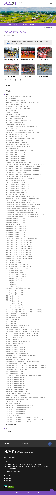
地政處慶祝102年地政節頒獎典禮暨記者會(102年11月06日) (20, 359)
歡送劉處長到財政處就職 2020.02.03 (14, 224)
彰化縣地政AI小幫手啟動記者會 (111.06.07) (16, 172)
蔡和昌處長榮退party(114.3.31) (13, 114)
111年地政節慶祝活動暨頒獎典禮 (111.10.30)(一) (17, 156)
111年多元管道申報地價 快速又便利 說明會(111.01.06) (19, 180)
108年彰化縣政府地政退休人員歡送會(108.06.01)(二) (18, 266)
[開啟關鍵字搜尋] (5, 493)
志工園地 (9, 431)
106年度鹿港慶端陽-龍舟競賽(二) (14, 302)
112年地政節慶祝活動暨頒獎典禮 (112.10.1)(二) (17, 136)
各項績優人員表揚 (11, 424)
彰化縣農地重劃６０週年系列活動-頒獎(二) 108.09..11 (19, 242)
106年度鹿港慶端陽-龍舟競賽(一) (14, 304)
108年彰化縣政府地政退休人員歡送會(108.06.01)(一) (18, 264)
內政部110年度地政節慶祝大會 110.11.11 (15, 182)
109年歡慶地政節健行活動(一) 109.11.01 (15, 218)
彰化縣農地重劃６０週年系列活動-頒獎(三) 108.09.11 (18, 244)
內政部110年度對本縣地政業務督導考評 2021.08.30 (18, 200)
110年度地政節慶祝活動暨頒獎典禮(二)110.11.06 (17, 186)
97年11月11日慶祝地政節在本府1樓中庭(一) (16, 409)
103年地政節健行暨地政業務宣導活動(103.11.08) (17, 325)
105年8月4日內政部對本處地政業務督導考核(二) (17, 314)
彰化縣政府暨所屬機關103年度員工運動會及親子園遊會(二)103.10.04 (22, 331)
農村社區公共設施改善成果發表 (13, 401)
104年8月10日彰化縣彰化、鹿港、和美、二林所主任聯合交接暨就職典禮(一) (24, 312)
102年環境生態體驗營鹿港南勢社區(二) (15, 349)
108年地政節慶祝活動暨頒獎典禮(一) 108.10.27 (17, 226)
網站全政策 (8, 480)
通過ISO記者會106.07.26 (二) (13, 298)
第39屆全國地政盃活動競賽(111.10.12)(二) (16, 154)
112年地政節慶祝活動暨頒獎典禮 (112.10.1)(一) (17, 134)
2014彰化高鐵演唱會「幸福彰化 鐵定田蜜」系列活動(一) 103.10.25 (22, 333)
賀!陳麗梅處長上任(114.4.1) (12, 112)
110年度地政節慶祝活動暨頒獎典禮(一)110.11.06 (17, 188)
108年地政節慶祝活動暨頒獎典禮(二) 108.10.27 (17, 228)
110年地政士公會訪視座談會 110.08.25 (15, 194)
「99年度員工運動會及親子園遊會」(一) (15, 377)
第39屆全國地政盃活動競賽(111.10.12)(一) (16, 152)
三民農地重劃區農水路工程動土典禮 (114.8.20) (17, 106)
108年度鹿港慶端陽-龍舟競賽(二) (14, 262)
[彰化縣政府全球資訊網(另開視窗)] (28, 493)
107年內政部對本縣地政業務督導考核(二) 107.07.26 (18, 276)
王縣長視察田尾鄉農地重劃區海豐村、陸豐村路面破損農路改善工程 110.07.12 (25, 216)
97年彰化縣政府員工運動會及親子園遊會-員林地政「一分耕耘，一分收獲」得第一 (26, 419)
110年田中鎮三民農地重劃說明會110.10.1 (16, 190)
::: (3, 24)
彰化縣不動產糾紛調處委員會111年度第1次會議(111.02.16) (20, 178)
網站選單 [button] (7, 444)
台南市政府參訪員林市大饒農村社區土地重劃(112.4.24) (19, 146)
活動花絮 (15, 24)
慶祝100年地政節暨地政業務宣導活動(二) (16, 373)
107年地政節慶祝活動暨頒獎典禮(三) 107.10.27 (17, 272)
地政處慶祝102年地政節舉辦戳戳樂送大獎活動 (17, 353)
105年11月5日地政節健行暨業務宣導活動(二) (16, 308)
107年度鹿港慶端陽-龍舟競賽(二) (27, 24)
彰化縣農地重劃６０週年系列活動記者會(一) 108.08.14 (19, 246)
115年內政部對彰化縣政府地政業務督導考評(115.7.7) (18, 96)
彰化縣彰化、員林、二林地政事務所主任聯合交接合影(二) (20, 407)
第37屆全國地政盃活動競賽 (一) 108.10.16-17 (17, 232)
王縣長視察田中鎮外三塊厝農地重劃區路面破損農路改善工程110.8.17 (22, 208)
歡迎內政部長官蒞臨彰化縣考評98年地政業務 (17, 399)
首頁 (5, 24)
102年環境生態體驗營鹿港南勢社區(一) (15, 347)
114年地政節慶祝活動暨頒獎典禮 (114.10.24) (16, 100)
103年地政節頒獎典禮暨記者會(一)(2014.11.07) (17, 323)
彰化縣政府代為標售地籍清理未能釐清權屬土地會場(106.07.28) (21, 288)
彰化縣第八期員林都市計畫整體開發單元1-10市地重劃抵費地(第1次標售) (23, 361)
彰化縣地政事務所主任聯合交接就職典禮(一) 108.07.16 (19, 256)
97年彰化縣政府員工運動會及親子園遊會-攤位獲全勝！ (19, 421)
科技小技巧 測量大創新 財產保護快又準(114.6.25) (18, 108)
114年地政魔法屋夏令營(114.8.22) (14, 104)
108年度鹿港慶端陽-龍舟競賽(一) (14, 260)
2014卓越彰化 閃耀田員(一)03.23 (14, 337)
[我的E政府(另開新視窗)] (5, 486)
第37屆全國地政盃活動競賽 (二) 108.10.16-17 (17, 234)
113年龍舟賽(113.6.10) (11, 128)
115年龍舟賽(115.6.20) (11, 98)
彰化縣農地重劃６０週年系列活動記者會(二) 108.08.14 (19, 248)
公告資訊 (8, 428)
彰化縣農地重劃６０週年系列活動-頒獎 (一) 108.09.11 (19, 240)
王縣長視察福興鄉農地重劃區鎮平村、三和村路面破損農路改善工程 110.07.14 (25, 214)
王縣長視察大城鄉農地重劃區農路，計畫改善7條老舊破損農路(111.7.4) (23, 168)
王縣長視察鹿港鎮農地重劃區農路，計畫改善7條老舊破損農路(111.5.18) (23, 174)
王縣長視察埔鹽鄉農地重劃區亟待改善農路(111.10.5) (18, 162)
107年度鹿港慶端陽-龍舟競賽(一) (14, 278)
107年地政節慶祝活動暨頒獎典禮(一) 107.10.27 (17, 268)
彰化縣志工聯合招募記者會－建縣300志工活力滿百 (18, 144)
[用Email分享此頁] (18, 80)
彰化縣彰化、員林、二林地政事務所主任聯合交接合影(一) (20, 405)
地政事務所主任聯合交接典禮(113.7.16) (15, 124)
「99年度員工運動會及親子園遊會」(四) (15, 383)
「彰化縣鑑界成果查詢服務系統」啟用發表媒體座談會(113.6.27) (21, 126)
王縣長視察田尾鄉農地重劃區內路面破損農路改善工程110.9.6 (20, 196)
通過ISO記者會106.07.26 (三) (13, 296)
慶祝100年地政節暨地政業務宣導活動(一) (16, 371)
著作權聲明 (8, 475)
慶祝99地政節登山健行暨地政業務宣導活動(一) (17, 389)
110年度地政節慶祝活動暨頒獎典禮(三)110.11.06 (17, 184)
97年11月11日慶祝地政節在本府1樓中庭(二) (16, 411)
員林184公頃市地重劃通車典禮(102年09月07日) (17, 363)
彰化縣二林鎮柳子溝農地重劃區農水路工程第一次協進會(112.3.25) (22, 150)
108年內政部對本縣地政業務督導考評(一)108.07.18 (18, 250)
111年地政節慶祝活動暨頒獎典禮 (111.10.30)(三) (17, 160)
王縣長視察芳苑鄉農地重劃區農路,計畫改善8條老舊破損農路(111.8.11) (23, 166)
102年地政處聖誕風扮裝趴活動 (13, 345)
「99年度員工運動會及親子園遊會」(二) (15, 379)
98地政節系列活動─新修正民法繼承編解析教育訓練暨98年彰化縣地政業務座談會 (25, 397)
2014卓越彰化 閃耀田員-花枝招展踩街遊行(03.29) (18, 341)
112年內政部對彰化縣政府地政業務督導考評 (16, 142)
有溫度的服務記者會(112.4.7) (13, 148)
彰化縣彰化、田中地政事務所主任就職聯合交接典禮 (18, 393)
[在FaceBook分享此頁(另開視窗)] (13, 80)
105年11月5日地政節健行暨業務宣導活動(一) (16, 306)
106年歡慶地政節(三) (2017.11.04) (14, 286)
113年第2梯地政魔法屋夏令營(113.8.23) (15, 118)
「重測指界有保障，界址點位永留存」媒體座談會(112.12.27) (20, 130)
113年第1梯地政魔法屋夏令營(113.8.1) (15, 122)
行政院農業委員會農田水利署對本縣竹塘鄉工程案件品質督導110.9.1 (22, 198)
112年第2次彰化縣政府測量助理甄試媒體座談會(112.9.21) (20, 138)
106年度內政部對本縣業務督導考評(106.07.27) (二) (18, 292)
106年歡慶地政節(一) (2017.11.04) (14, 282)
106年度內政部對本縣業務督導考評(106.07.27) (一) (18, 294)
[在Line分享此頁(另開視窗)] (15, 80)
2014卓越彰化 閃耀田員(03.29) (13, 357)
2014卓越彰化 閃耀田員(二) (12, 339)
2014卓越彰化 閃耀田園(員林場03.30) (15, 343)
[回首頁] (17, 493)
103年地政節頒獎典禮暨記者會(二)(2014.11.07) (17, 327)
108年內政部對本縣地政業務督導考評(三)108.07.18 (18, 254)
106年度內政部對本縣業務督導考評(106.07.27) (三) (18, 290)
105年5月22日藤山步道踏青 (12, 319)
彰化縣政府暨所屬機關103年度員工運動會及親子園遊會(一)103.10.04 (22, 329)
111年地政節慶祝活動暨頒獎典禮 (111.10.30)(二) (17, 158)
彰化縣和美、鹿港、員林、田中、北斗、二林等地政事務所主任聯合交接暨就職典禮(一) (27, 365)
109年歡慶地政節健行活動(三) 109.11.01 (15, 222)
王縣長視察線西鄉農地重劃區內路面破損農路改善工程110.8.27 (21, 202)
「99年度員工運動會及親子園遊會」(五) (15, 385)
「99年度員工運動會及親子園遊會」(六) (15, 387)
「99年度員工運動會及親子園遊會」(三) (15, 381)
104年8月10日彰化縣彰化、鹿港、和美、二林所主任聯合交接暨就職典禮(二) (24, 310)
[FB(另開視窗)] (50, 444)
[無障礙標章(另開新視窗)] (11, 486)
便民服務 (10, 24)
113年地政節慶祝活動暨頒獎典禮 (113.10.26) (16, 116)
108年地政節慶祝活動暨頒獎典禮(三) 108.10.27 (17, 230)
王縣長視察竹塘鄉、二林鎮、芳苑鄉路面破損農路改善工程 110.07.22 (22, 212)
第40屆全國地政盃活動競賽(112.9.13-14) (15, 140)
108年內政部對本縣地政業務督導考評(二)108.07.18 (18, 252)
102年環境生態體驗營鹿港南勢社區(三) (15, 351)
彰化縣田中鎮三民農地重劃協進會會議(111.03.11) (18, 176)
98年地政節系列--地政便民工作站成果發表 (16, 395)
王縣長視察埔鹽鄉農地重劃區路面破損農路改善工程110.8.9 (20, 210)
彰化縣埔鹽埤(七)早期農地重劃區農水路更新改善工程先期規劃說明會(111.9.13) (25, 164)
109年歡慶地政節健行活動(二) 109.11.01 (15, 220)
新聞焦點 (8, 91)
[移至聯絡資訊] (39, 493)
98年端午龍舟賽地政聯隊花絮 (13, 403)
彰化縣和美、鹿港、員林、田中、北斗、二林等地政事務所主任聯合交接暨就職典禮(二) (27, 367)
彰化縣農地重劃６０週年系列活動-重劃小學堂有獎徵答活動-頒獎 (21, 238)
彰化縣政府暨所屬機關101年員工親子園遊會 (16, 369)
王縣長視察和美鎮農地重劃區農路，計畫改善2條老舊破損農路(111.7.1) (23, 170)
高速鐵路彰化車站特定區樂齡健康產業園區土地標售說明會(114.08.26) (23, 102)
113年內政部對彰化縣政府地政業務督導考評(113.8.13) (19, 120)
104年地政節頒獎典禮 (11, 321)
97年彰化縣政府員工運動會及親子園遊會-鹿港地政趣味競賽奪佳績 (22, 417)
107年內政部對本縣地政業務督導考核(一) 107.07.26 (18, 274)
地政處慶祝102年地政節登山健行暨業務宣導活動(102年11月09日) (22, 355)
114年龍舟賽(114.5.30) (11, 110)
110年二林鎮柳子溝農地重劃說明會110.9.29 (16, 192)
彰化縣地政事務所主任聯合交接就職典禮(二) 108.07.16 (19, 258)
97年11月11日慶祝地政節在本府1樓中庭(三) (16, 413)
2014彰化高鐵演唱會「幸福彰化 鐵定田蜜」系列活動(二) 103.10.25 (22, 335)
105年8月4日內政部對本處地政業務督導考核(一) (17, 315)
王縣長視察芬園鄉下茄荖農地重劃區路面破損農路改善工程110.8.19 (22, 206)
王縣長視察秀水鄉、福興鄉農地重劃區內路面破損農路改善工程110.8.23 (23, 204)
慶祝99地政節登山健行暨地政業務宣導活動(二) (17, 391)
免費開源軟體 (9, 43)
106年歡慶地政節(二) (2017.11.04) (14, 284)
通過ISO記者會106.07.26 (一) (13, 300)
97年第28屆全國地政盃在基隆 (13, 415)
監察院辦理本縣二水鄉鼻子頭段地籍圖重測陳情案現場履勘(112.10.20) (23, 132)
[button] (51, 3)
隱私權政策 (8, 478)
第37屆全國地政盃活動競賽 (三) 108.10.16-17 (17, 236)
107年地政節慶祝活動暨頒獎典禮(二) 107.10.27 (17, 270)
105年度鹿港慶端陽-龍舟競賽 (13, 317)
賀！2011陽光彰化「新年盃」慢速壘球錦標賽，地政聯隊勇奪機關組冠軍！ (24, 375)
